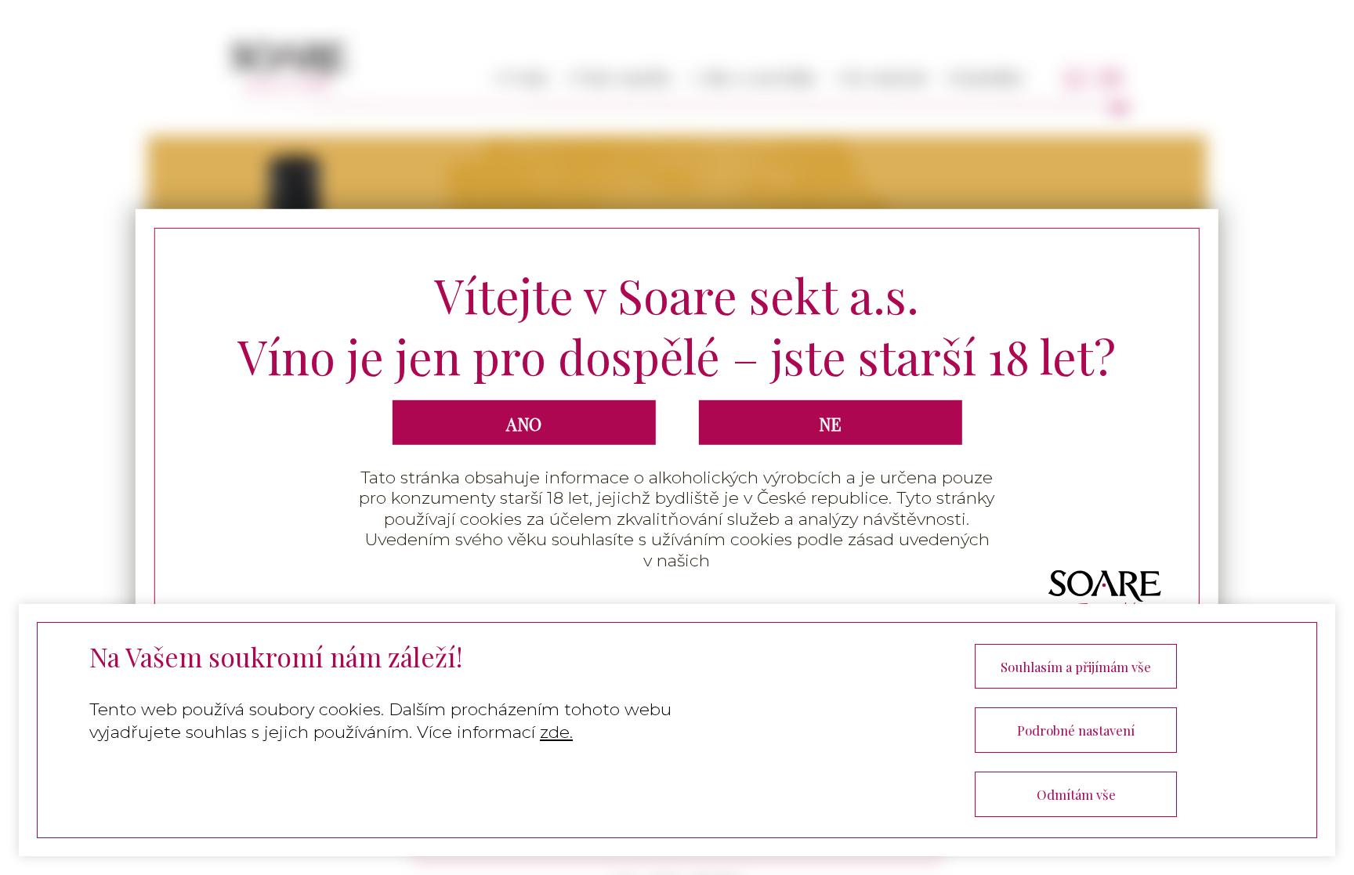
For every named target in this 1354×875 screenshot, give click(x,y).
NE (830, 424)
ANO (523, 424)
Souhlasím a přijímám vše (1076, 666)
